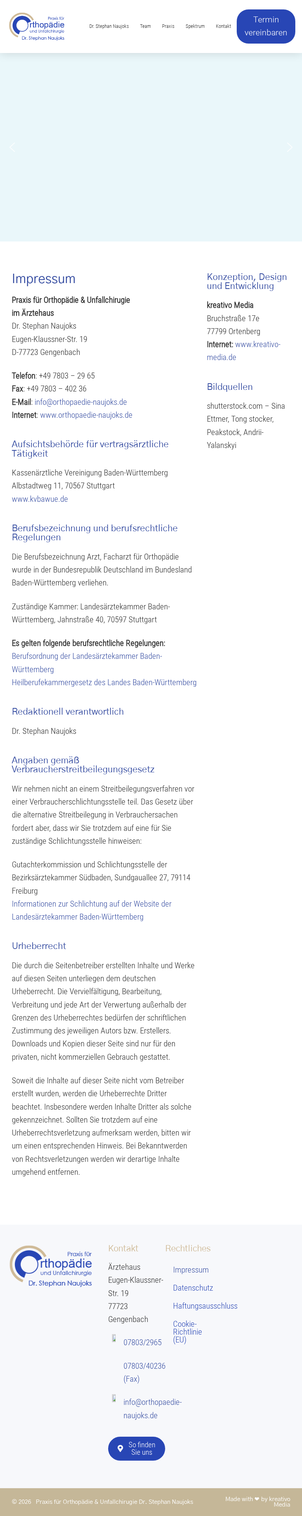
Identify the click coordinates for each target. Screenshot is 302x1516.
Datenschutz (193, 1288)
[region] (151, 147)
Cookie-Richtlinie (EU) (187, 1331)
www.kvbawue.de (40, 499)
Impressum (191, 1270)
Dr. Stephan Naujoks (109, 26)
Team (145, 26)
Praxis (168, 26)
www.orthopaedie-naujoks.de (86, 415)
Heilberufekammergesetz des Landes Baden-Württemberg (104, 682)
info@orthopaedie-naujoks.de (81, 402)
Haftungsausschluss (198, 1306)
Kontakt (223, 26)
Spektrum (195, 26)
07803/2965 (142, 1342)
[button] (12, 147)
